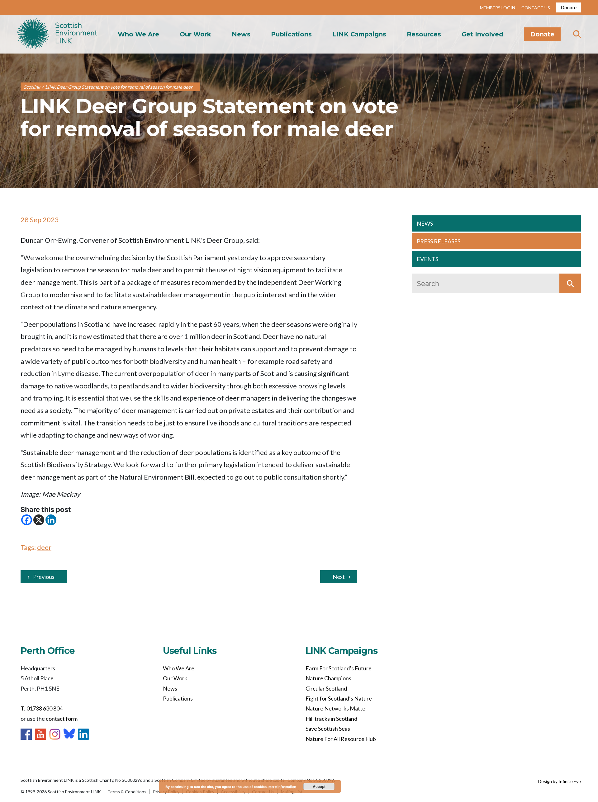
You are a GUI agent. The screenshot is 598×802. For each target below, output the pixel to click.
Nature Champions (328, 678)
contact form (62, 718)
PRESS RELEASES (438, 241)
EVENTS (427, 259)
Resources (424, 34)
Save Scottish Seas (328, 728)
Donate (569, 7)
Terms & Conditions (126, 791)
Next (339, 576)
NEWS (425, 223)
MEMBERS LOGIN (497, 7)
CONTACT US (535, 7)
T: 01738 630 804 (42, 708)
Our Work (195, 34)
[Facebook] (26, 519)
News (241, 34)
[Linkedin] (50, 519)
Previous (44, 576)
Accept (319, 786)
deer (44, 547)
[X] (38, 519)
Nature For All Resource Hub (341, 738)
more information (282, 787)
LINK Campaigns (359, 34)
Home (57, 34)
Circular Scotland (326, 688)
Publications (291, 34)
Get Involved (482, 34)
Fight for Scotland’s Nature (339, 698)
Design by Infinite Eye (559, 781)
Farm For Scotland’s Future (339, 668)
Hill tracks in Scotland (331, 718)
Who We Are (138, 34)
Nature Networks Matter (337, 708)
